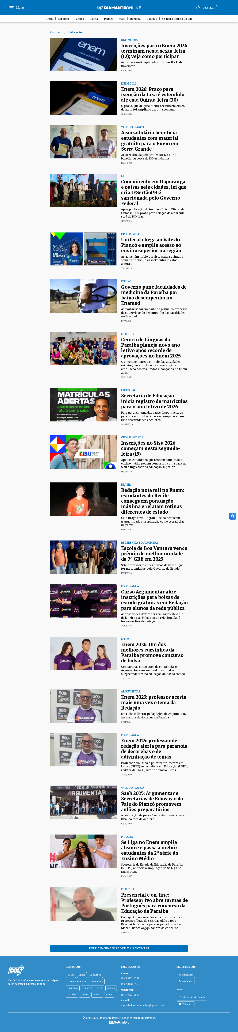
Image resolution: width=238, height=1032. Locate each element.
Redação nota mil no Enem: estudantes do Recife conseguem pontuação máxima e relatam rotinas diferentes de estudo (152, 501)
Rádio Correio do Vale (179, 18)
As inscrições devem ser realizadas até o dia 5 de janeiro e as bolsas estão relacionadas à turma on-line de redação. (153, 617)
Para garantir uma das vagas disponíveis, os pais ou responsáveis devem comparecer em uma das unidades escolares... (152, 416)
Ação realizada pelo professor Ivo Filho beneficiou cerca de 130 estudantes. (148, 156)
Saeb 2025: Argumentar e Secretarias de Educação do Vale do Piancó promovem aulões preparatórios (152, 801)
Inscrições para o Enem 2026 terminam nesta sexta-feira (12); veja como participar (154, 51)
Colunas (152, 18)
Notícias (55, 32)
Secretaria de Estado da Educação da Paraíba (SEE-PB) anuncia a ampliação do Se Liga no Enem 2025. (152, 868)
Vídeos (186, 1004)
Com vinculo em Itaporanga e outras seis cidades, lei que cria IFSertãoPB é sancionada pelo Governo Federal (153, 192)
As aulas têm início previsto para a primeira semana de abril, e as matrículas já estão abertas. (152, 260)
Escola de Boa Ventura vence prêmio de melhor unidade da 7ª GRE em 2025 (154, 553)
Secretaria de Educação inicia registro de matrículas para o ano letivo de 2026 (154, 401)
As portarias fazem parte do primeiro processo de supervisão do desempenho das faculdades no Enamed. (154, 312)
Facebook (187, 981)
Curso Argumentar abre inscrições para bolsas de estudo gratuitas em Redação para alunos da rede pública (154, 600)
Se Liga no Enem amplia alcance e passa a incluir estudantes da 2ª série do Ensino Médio (149, 850)
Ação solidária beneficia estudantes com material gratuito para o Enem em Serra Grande (150, 141)
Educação (73, 988)
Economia (97, 981)
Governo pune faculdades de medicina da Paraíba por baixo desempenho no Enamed (154, 295)
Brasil (49, 18)
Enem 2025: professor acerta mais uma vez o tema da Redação (153, 702)
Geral (99, 988)
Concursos (95, 974)
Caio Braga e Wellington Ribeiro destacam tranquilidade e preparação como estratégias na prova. (152, 521)
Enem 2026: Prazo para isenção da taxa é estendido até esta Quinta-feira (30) (152, 94)
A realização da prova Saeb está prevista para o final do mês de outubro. (154, 817)
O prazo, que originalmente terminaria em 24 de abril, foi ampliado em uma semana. (153, 107)
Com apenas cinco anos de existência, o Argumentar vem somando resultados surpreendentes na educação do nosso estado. (153, 670)
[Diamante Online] (119, 7)
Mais (122, 18)
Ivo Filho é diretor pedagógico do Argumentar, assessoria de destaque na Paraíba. (153, 715)
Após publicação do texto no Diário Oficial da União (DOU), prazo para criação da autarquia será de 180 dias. (153, 213)
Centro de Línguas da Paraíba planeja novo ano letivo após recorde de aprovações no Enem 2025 (151, 348)
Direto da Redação (77, 981)
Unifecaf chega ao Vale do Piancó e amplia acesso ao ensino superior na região (151, 245)
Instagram (187, 974)
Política (108, 18)
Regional (135, 18)
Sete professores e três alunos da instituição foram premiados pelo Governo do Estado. (152, 566)
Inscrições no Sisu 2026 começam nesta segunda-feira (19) (150, 448)
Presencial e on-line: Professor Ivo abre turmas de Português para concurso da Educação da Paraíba (154, 903)
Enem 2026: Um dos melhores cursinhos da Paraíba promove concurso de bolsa (152, 653)
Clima (82, 974)
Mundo (111, 988)
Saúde (109, 994)
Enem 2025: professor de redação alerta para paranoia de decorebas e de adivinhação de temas (154, 749)
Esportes (63, 18)
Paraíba (79, 18)
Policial (94, 18)
